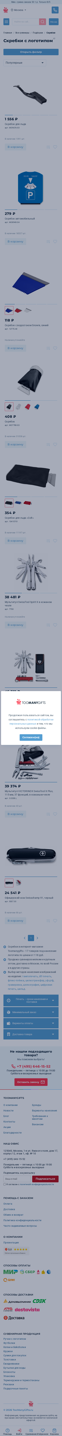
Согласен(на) (30, 737)
